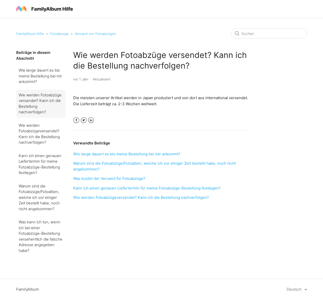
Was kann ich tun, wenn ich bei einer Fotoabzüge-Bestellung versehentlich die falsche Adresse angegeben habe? (40, 236)
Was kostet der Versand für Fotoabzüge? (109, 178)
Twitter (83, 120)
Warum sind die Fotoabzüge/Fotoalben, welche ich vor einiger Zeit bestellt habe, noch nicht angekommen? (39, 197)
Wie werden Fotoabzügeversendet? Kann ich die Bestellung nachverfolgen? (39, 134)
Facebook (76, 120)
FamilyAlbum (27, 289)
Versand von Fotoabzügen (95, 34)
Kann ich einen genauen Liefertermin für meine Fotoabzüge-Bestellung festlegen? (40, 164)
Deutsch (295, 289)
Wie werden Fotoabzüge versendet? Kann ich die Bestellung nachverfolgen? (40, 104)
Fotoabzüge (59, 34)
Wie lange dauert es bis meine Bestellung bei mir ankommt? (40, 76)
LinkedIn (91, 120)
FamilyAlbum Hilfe (30, 34)
